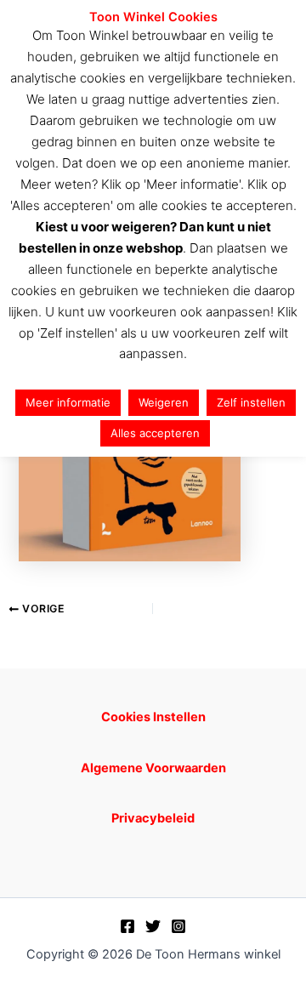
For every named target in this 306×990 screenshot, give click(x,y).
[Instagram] (178, 926)
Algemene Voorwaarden (153, 768)
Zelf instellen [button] (251, 402)
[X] (153, 926)
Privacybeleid (153, 818)
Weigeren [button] (164, 402)
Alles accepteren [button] (155, 433)
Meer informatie (68, 402)
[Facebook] (127, 926)
